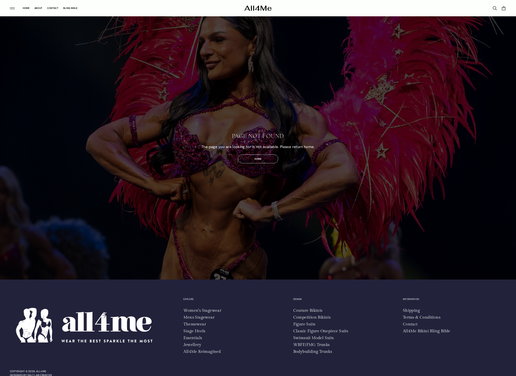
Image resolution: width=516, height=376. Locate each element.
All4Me (258, 8)
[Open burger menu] (12, 8)
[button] (503, 8)
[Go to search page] (494, 8)
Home (258, 158)
